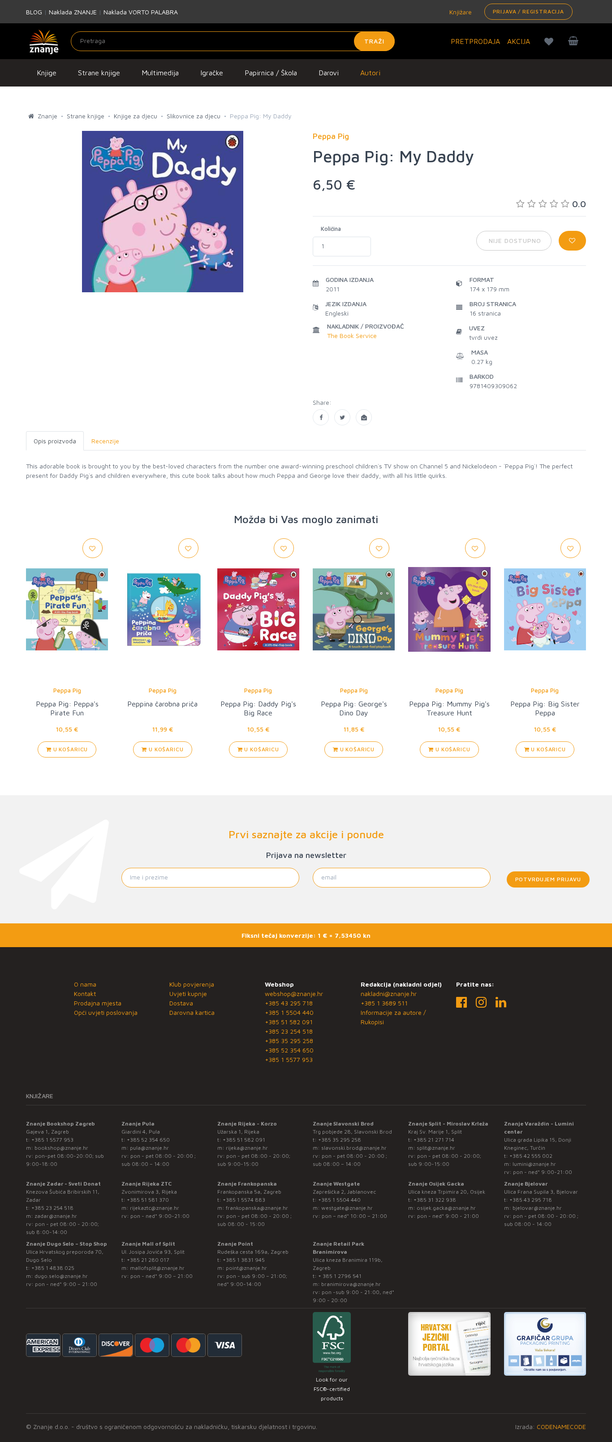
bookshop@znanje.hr (61, 1147)
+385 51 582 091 (289, 1022)
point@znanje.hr (246, 1267)
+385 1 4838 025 (52, 1267)
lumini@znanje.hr (534, 1164)
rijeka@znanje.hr (247, 1147)
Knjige (46, 73)
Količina (331, 228)
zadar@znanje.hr (55, 1215)
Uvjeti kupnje (188, 993)
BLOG (34, 12)
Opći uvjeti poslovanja (106, 1012)
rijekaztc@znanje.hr (154, 1207)
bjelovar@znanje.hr (537, 1207)
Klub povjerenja (191, 984)
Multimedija (160, 73)
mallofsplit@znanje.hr (157, 1267)
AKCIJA (518, 41)
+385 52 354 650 (289, 1050)
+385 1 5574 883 (244, 1199)
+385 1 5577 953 (289, 1059)
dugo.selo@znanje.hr (61, 1276)
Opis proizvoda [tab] (55, 441)
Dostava (181, 1003)
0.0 (579, 204)
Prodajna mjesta (97, 1003)
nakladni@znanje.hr (389, 993)
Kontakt (85, 993)
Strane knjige (99, 73)
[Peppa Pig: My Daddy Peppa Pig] (321, 417)
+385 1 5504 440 (289, 1012)
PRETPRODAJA (475, 41)
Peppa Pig (67, 690)
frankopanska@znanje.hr (257, 1207)
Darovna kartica (192, 1012)
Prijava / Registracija (528, 11)
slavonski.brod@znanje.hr (354, 1147)
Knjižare (460, 12)
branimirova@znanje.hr (351, 1284)
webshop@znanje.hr (294, 993)
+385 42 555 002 (530, 1155)
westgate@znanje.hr (347, 1207)
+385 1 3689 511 (384, 1003)
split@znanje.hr (436, 1147)
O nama (85, 984)
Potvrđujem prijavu (548, 879)
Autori (370, 73)
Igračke (211, 73)
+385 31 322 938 (435, 1199)
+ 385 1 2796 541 (340, 1276)
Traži (374, 41)
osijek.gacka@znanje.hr (446, 1207)
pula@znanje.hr (149, 1147)
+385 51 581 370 (148, 1199)
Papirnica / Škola (271, 73)
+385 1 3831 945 (244, 1259)
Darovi (329, 73)
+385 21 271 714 (434, 1139)
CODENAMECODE (561, 1426)
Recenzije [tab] (105, 441)
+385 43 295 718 (289, 1003)
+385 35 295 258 (289, 1040)
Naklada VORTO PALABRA (140, 12)
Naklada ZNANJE (73, 12)
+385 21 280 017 (148, 1259)
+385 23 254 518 (289, 1031)
